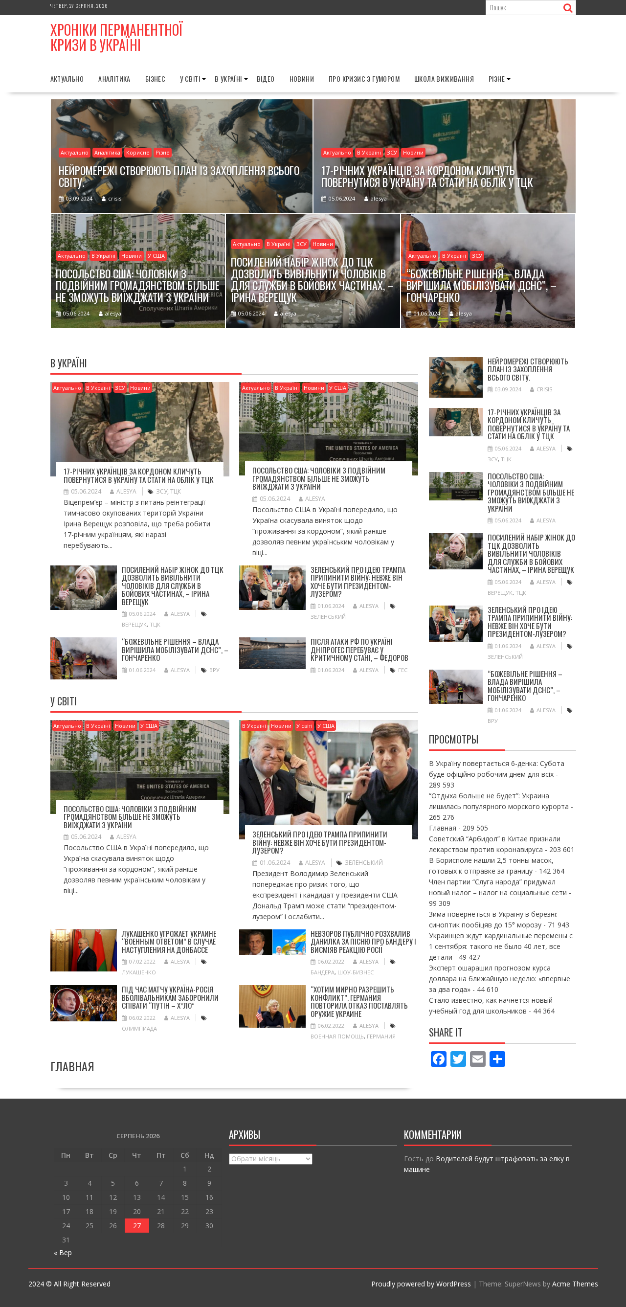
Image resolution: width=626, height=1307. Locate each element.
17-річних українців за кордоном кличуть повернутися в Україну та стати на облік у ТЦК (139, 475)
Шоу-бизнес (355, 972)
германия (381, 1036)
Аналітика (114, 78)
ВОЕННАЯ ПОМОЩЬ (337, 1036)
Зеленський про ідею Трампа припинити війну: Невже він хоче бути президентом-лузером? (358, 581)
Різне (497, 78)
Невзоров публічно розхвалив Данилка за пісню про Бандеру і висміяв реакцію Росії (363, 941)
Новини (302, 78)
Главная (442, 828)
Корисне (138, 152)
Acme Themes (575, 1283)
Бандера (323, 972)
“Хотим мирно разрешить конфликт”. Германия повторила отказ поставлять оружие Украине (359, 1001)
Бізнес (155, 78)
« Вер (63, 1252)
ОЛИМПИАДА (139, 1028)
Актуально (67, 78)
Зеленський (328, 616)
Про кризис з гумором (364, 78)
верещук (134, 624)
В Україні (228, 78)
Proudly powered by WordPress (421, 1283)
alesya (379, 198)
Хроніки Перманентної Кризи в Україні (116, 37)
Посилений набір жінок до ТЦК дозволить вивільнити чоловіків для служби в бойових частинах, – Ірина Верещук (173, 585)
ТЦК (175, 491)
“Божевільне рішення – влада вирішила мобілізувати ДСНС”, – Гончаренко (175, 649)
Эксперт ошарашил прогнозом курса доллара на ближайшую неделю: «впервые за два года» (499, 978)
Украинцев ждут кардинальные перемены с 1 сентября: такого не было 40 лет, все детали (501, 946)
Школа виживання (444, 78)
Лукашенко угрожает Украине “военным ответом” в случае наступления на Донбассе (169, 941)
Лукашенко (139, 972)
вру (214, 670)
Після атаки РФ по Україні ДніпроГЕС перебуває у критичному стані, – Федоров (359, 649)
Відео (266, 78)
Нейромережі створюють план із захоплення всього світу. (528, 369)
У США (156, 255)
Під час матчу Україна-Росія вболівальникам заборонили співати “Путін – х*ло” (170, 997)
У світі (190, 78)
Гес (402, 670)
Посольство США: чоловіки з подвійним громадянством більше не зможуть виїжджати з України (318, 478)
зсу (161, 491)
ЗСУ (392, 152)
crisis (114, 198)
